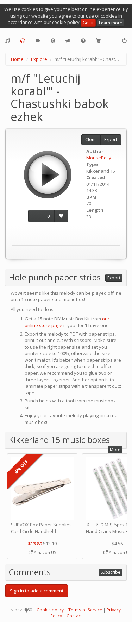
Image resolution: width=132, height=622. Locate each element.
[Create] (7, 40)
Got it (88, 23)
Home (17, 59)
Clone (91, 139)
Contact (74, 616)
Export (110, 139)
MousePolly (98, 157)
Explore (39, 59)
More (115, 449)
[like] (61, 216)
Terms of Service (85, 610)
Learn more (110, 23)
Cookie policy (50, 610)
